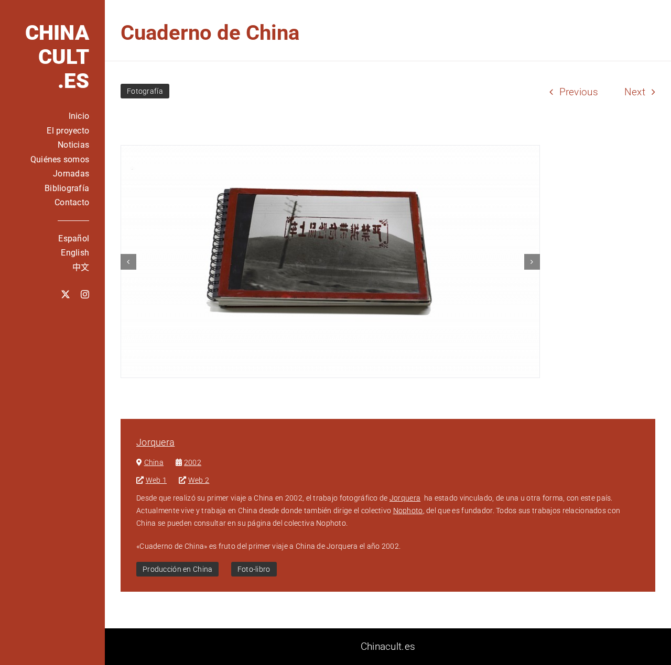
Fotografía (145, 91)
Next (634, 92)
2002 (192, 462)
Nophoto (408, 510)
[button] (128, 262)
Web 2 (198, 480)
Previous (578, 92)
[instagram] (85, 294)
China (154, 462)
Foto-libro (253, 569)
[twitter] (65, 294)
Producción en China (177, 569)
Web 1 (156, 480)
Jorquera (155, 442)
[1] (330, 262)
